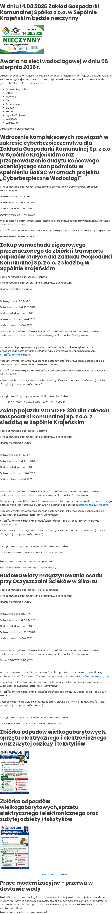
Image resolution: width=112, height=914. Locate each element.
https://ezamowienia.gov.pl (15, 354)
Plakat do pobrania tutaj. (56, 874)
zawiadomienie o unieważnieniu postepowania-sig (28, 567)
